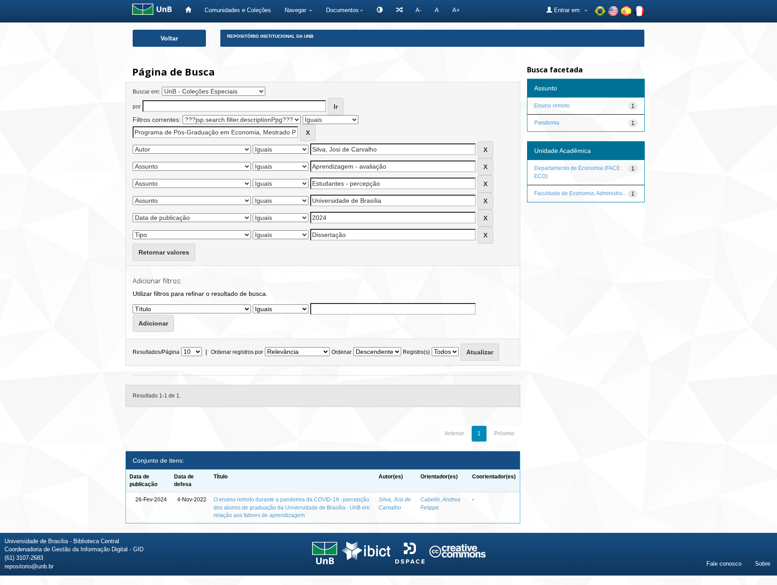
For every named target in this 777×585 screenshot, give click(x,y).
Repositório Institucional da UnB (270, 36)
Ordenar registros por (237, 352)
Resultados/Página (156, 352)
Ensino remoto (552, 106)
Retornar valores (163, 252)
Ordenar (341, 352)
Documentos (342, 10)
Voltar (169, 38)
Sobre (762, 563)
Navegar (296, 10)
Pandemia (546, 123)
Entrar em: (567, 10)
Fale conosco (723, 563)
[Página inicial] (188, 10)
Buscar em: (146, 92)
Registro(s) (416, 352)
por (137, 106)
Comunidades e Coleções (238, 10)
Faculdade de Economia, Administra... (580, 193)
